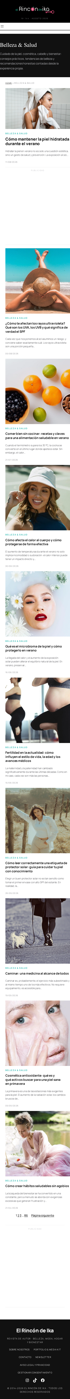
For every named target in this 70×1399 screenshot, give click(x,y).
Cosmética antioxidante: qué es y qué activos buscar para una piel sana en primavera (32, 1080)
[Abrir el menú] (2, 26)
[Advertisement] (35, 209)
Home (8, 83)
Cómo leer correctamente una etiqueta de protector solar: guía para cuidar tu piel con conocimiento (36, 867)
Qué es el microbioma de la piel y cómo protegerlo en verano (33, 648)
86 (26, 1215)
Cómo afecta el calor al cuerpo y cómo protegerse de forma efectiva (33, 542)
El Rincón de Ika (35, 1330)
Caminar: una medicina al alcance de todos (37, 973)
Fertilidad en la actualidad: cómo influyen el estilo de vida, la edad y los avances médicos (32, 757)
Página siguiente (42, 1215)
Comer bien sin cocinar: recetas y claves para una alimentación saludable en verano (37, 436)
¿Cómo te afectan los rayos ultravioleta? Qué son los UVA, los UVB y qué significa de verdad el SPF (36, 327)
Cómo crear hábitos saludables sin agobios (37, 1186)
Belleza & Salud (16, 133)
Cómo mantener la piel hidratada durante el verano (37, 141)
